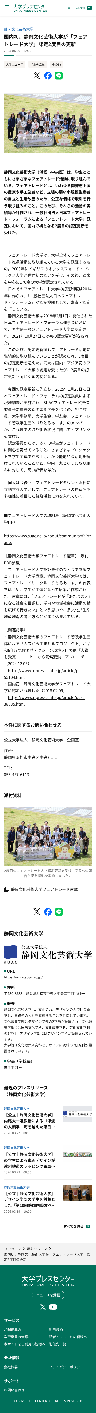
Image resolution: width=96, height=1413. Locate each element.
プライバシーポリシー (66, 1366)
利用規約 (56, 1329)
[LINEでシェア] (59, 76)
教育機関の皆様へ (18, 1336)
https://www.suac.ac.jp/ (23, 977)
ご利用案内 (12, 1329)
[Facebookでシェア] (48, 76)
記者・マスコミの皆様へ (68, 1336)
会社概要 (11, 1366)
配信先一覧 (57, 1343)
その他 (56, 64)
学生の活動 (37, 64)
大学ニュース (14, 64)
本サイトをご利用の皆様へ (24, 1343)
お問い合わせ (14, 1389)
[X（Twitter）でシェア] (37, 76)
